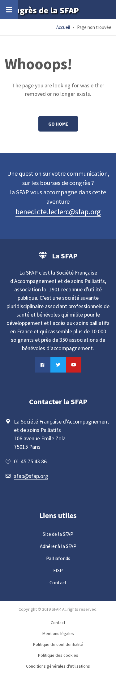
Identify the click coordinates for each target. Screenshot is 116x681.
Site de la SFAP (58, 534)
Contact (58, 582)
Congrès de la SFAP (42, 10)
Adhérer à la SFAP (58, 546)
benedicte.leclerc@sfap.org (58, 211)
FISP (58, 570)
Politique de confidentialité (58, 644)
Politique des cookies (58, 655)
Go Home (58, 124)
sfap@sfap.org (31, 475)
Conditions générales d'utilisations (58, 666)
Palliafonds (58, 558)
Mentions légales (58, 633)
